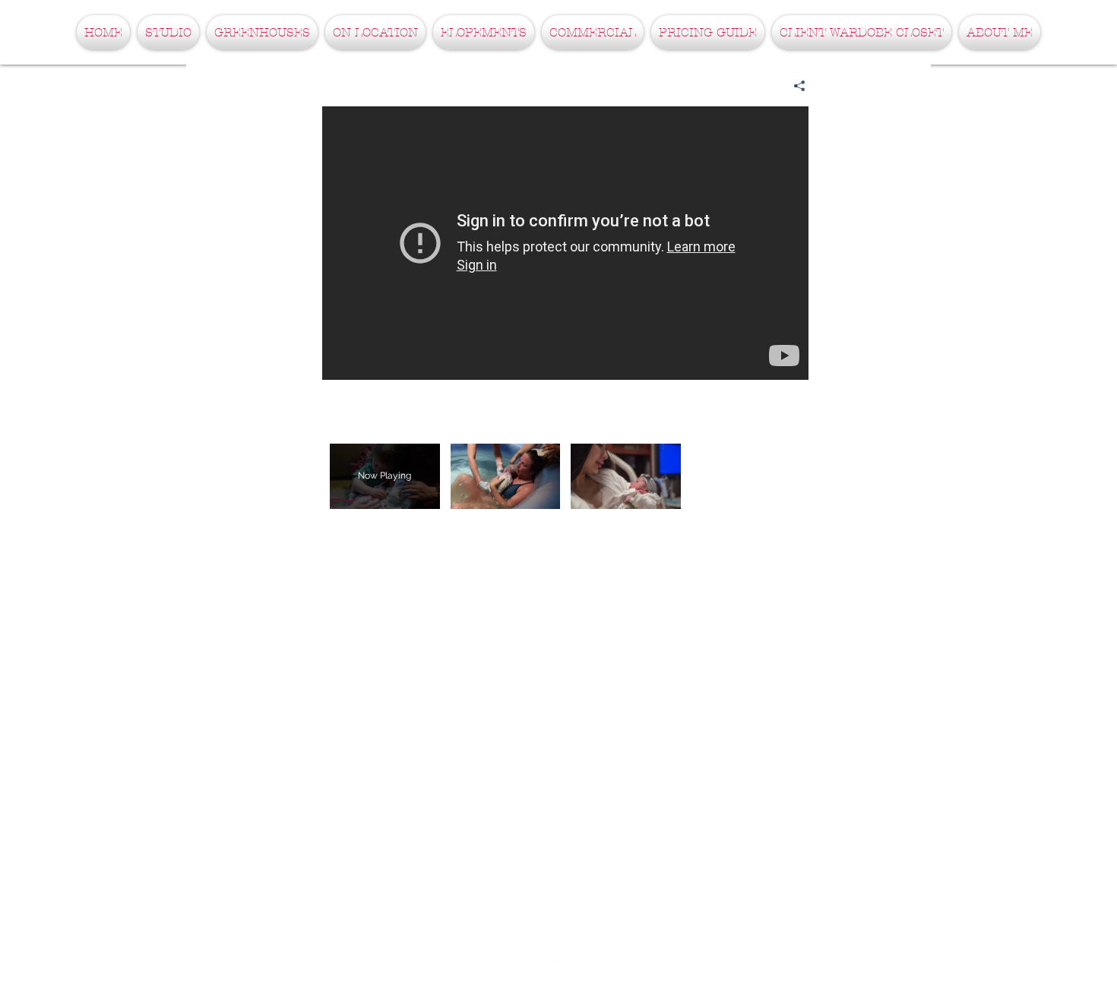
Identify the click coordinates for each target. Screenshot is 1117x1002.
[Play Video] (505, 476)
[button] (168, 32)
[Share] (793, 86)
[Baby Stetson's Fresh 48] (565, 243)
